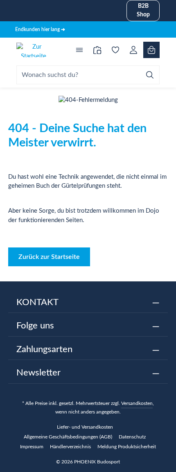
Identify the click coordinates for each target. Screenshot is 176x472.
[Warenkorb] (151, 50)
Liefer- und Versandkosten (85, 427)
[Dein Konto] (133, 50)
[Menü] (79, 50)
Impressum (31, 446)
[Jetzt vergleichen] (97, 50)
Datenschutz (132, 436)
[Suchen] (150, 74)
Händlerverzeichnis (70, 446)
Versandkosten (137, 403)
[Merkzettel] (115, 50)
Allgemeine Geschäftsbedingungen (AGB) (68, 436)
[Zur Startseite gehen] (33, 50)
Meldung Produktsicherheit (126, 446)
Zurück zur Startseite (49, 257)
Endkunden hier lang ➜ (40, 29)
